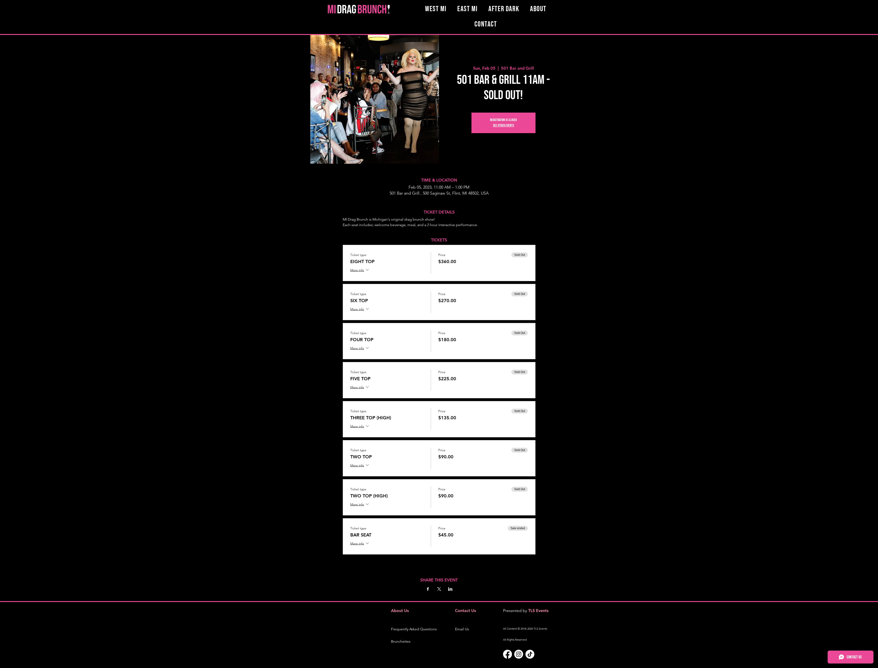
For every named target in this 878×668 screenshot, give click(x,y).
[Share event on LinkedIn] (450, 589)
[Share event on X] (439, 589)
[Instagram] (518, 654)
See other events (503, 125)
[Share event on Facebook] (428, 589)
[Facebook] (507, 654)
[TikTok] (529, 654)
